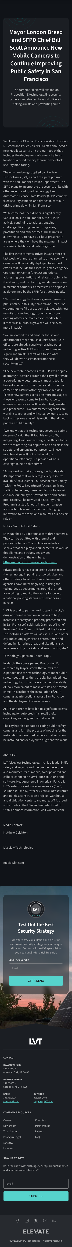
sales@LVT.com (11, 1101)
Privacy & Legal (12, 1137)
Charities (40, 1120)
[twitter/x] (36, 1221)
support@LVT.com (43, 1101)
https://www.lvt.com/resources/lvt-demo (30, 562)
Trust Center (10, 1131)
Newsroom (9, 1126)
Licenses (8, 1148)
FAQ (37, 1137)
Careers (7, 1120)
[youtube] (45, 1221)
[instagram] (27, 1221)
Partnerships (42, 1126)
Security (8, 1143)
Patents (39, 1131)
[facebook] (17, 1221)
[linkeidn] (54, 1221)
